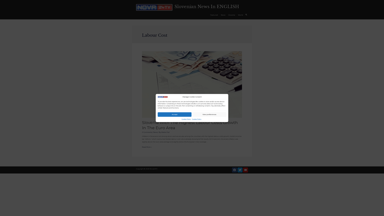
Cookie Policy (186, 119)
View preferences (209, 114)
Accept (174, 114)
